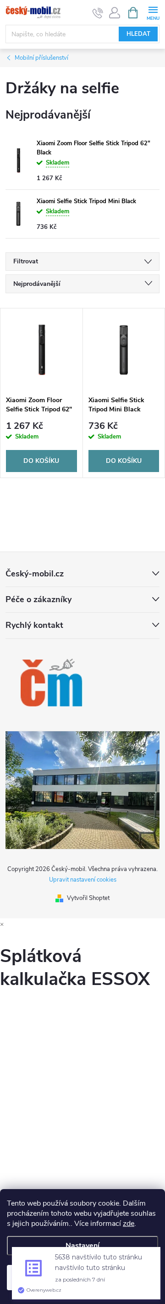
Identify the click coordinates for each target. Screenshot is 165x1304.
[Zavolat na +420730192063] (98, 13)
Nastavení (82, 1246)
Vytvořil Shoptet (88, 898)
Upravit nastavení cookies (82, 880)
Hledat (138, 34)
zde (128, 1224)
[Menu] (153, 12)
